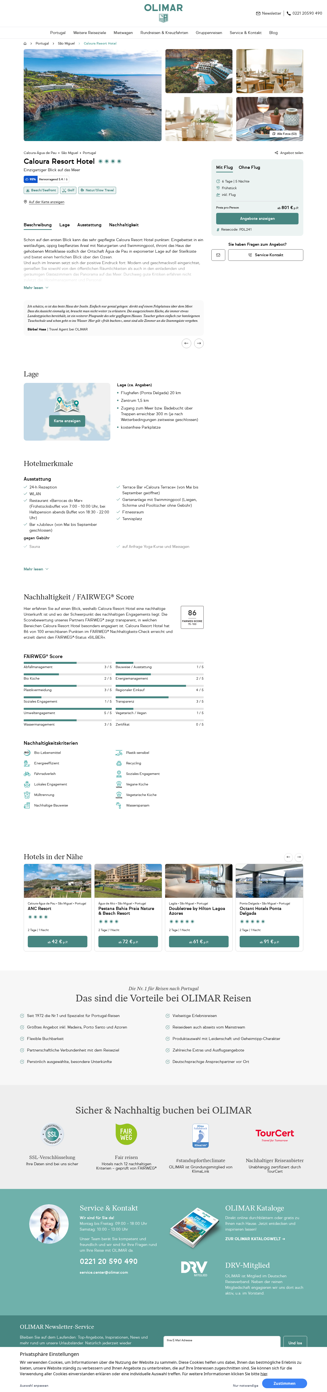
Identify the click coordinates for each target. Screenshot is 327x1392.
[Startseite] (25, 43)
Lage (64, 224)
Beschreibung (38, 224)
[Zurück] (288, 857)
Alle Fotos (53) (287, 134)
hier (263, 1373)
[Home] (163, 13)
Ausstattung (89, 224)
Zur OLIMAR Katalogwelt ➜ (255, 1239)
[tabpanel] (257, 198)
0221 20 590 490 (109, 1261)
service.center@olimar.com (104, 1272)
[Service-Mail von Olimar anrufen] (218, 255)
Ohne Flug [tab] (249, 167)
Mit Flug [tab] (224, 167)
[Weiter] (299, 857)
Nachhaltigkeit (124, 224)
